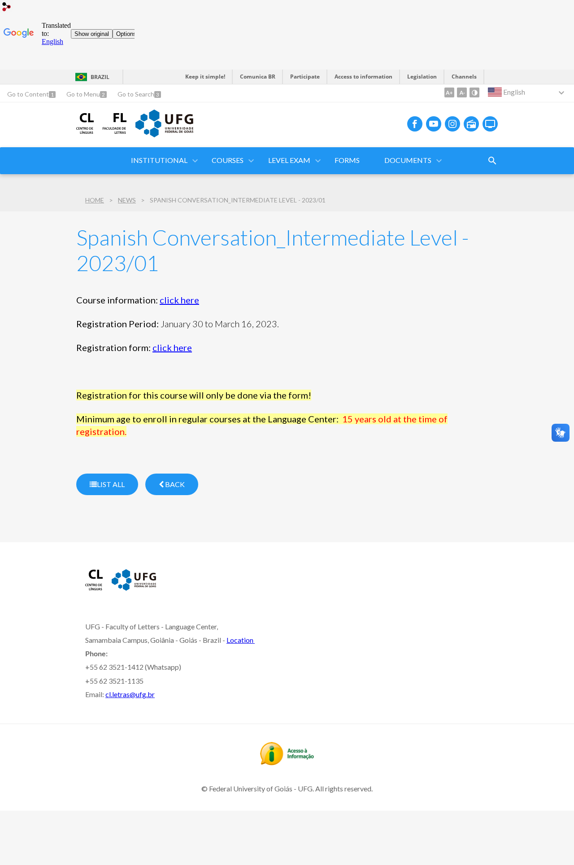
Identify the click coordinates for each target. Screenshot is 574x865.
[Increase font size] (449, 92)
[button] (159, 160)
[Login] (6, 8)
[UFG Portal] (164, 134)
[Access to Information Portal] (287, 762)
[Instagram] (452, 124)
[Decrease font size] (462, 92)
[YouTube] (433, 124)
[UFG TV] (490, 124)
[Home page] (85, 131)
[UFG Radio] (471, 124)
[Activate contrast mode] (474, 92)
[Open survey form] (492, 160)
